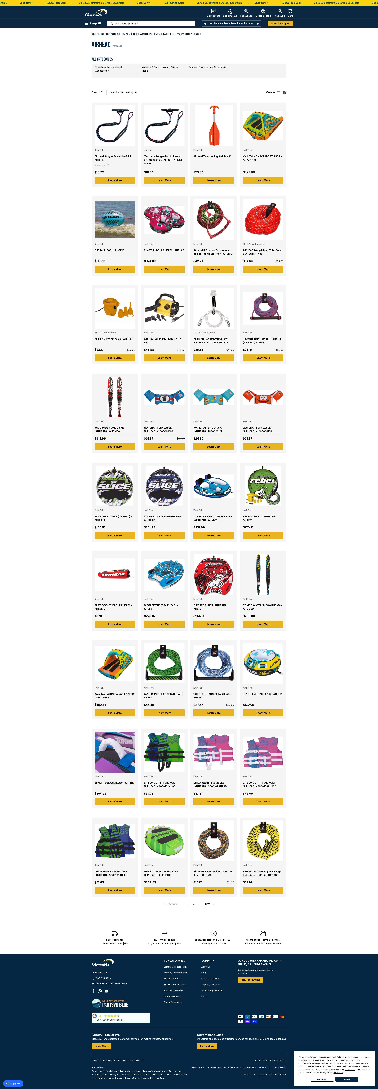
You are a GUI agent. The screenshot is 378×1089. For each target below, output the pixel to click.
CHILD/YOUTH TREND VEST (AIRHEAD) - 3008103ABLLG (110, 873)
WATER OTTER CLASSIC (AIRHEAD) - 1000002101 (207, 429)
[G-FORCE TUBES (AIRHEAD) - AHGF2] (164, 574)
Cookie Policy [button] (350, 1070)
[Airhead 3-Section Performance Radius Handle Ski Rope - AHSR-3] (213, 219)
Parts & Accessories (173, 990)
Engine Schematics (173, 1002)
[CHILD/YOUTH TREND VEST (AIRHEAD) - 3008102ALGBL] (164, 752)
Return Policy (264, 1067)
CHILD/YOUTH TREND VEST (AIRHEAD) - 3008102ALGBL (160, 784)
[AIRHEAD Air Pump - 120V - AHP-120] (164, 308)
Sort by (114, 92)
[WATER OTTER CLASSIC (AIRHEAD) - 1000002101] (213, 397)
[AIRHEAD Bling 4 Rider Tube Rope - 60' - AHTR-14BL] (263, 219)
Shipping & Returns (210, 984)
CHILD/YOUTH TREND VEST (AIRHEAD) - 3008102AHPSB (210, 784)
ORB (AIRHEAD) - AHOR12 (109, 250)
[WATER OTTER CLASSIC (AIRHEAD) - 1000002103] (164, 397)
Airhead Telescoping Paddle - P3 (212, 156)
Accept (347, 1079)
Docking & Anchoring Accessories (208, 67)
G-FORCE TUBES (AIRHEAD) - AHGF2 (161, 607)
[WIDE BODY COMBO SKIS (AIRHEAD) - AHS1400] (114, 397)
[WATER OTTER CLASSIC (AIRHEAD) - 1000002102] (263, 397)
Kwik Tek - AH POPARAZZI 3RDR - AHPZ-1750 (262, 158)
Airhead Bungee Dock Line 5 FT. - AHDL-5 (113, 158)
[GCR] (94, 1015)
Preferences (322, 1079)
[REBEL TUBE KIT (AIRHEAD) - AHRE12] (263, 486)
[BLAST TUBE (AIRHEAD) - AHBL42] (164, 219)
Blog (203, 972)
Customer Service (210, 978)
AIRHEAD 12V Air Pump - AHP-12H (113, 338)
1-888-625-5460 (102, 978)
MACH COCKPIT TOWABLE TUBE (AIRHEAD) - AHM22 (212, 518)
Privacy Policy (198, 1067)
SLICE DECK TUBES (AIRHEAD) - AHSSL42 (113, 607)
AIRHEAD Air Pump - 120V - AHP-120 (163, 340)
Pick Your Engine (250, 979)
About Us (205, 966)
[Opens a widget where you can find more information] (13, 1084)
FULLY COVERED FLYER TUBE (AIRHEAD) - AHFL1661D (161, 873)
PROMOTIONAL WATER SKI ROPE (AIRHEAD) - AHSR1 (262, 340)
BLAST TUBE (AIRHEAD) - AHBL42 (164, 250)
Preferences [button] (338, 1073)
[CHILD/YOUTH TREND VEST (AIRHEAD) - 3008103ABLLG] (114, 840)
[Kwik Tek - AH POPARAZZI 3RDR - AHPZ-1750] (263, 125)
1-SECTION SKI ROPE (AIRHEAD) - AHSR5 (212, 696)
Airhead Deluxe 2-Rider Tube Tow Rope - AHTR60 (213, 873)
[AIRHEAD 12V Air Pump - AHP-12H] (114, 308)
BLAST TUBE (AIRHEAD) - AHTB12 (114, 782)
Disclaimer (262, 1074)
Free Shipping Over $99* (231, 23)
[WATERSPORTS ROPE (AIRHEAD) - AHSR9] (164, 663)
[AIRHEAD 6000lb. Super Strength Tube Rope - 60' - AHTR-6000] (263, 840)
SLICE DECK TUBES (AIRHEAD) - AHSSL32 (162, 518)
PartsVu (265, 1060)
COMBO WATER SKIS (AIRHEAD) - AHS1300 (262, 607)
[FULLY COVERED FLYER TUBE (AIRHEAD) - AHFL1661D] (164, 840)
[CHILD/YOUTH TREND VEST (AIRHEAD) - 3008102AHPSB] (213, 752)
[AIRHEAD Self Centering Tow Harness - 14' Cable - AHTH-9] (213, 308)
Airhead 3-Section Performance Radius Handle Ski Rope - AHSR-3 (212, 252)
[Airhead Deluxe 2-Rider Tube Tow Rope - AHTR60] (213, 840)
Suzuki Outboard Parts (175, 984)
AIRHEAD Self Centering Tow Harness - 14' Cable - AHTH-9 (210, 340)
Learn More (115, 180)
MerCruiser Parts (172, 978)
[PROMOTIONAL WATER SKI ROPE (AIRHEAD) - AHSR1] (263, 308)
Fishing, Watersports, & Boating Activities (152, 34)
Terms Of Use (248, 1074)
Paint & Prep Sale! (56, 3)
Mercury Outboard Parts (175, 972)
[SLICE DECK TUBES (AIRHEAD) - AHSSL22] (114, 486)
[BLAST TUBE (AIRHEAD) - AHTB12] (114, 752)
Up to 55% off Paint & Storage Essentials (101, 3)
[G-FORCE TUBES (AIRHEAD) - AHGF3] (213, 574)
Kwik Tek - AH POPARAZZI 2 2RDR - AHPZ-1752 (114, 696)
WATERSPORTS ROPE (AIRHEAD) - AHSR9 (164, 696)
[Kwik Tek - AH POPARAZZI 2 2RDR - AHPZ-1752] (114, 663)
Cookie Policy (250, 1067)
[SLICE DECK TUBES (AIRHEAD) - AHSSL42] (114, 574)
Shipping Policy (279, 1067)
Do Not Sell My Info (278, 1074)
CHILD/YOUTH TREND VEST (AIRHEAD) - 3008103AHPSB (259, 784)
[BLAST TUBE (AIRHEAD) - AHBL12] (263, 663)
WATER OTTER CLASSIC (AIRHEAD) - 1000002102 (257, 429)
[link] (170, 904)
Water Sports (183, 34)
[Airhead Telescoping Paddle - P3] (213, 125)
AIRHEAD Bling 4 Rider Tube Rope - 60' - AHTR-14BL (263, 252)
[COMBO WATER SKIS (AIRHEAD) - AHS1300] (263, 574)
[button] (290, 13)
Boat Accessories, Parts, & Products (110, 34)
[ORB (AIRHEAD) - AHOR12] (114, 219)
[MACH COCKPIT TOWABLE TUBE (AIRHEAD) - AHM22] (213, 486)
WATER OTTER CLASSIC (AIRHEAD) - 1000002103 (158, 429)
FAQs (203, 996)
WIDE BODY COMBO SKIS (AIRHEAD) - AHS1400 (109, 429)
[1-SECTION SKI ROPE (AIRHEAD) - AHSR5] (213, 663)
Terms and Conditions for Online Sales (224, 1067)
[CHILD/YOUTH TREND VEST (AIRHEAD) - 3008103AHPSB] (263, 752)
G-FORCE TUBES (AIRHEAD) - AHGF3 (210, 607)
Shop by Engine (280, 23)
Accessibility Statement (212, 990)
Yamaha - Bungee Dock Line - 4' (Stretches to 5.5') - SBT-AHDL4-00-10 (163, 160)
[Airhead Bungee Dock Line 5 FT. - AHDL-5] (114, 125)
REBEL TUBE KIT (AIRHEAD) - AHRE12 (260, 518)
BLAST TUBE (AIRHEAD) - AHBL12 (262, 694)
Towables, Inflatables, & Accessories (108, 69)
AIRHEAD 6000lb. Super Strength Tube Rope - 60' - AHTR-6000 (262, 873)
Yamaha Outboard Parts (175, 966)
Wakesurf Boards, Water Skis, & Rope (160, 69)
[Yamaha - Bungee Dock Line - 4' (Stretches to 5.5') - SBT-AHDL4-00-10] (164, 125)
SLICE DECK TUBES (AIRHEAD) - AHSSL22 (113, 518)
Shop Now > (26, 3)
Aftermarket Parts (172, 996)
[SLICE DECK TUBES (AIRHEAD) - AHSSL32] (164, 486)
